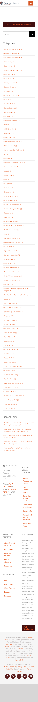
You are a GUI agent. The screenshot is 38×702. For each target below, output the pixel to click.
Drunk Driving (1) (9, 175)
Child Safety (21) (9, 133)
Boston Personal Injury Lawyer (28, 481)
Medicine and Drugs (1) (11, 272)
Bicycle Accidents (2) (11, 74)
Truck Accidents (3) (10, 391)
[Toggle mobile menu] (30, 3)
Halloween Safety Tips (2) (12, 238)
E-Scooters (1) (8, 188)
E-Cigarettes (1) (9, 183)
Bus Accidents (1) (10, 104)
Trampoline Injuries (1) (11, 387)
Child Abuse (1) (9, 125)
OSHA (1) (7, 299)
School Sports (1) (9, 337)
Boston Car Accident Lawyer (27, 498)
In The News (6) (9, 247)
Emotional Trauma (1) (11, 200)
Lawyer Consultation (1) (12, 255)
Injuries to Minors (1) (10, 251)
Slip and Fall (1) (9, 354)
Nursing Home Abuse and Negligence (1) (17, 295)
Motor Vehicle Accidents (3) (13, 276)
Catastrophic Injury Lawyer (27, 506)
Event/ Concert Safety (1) (12, 205)
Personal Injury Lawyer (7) (12, 307)
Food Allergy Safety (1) (11, 221)
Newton (7, 646)
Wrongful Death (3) (10, 404)
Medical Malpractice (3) (11, 267)
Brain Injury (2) (8, 91)
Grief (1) (6, 234)
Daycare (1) (8, 158)
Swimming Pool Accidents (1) (13, 383)
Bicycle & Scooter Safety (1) (13, 70)
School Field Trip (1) (10, 333)
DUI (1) (6, 179)
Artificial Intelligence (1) (11, 53)
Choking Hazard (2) (10, 146)
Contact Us (9, 669)
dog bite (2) (8, 171)
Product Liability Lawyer (25, 489)
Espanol (7, 592)
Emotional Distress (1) (11, 196)
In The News (8, 584)
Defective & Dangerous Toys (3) (14, 163)
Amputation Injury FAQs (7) (13, 49)
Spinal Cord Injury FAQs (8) (13, 366)
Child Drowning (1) (10, 129)
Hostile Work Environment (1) (13, 242)
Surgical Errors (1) (10, 379)
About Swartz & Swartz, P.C (9, 544)
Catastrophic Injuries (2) (12, 121)
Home (6, 667)
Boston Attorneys (7, 561)
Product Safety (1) (10, 324)
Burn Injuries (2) (9, 99)
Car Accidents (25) (10, 112)
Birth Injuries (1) (9, 79)
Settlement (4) (8, 345)
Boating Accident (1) (10, 83)
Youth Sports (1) (9, 408)
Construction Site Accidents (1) (14, 150)
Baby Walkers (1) (9, 66)
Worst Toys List (9, 588)
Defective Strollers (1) (11, 167)
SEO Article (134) (9, 341)
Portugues (8, 596)
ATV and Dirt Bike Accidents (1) (14, 57)
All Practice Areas (27, 525)
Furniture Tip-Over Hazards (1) (14, 225)
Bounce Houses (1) (10, 87)
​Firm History (8, 549)
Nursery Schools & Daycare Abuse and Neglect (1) (16, 290)
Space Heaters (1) (10, 362)
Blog (5, 580)
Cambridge (8, 644)
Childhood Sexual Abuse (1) (13, 141)
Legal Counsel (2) (10, 259)
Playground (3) (9, 316)
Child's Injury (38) (9, 137)
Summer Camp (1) (10, 370)
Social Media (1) (9, 358)
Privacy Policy (21, 667)
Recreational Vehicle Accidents (27, 517)
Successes (8, 566)
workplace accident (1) (11, 400)
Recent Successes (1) (11, 328)
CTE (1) (6, 154)
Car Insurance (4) (9, 116)
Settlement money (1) (11, 349)
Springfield (19, 660)
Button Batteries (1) (10, 108)
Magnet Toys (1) (9, 263)
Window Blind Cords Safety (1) (14, 396)
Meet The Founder (7, 554)
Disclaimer (12, 667)
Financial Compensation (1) (13, 209)
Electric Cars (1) (9, 192)
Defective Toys (28, 511)
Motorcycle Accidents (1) (12, 280)
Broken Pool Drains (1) (11, 95)
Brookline (20, 649)
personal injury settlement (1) (13, 312)
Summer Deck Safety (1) (12, 375)
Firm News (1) (8, 217)
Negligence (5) (8, 284)
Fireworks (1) (8, 213)
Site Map (31, 667)
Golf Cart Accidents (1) (11, 230)
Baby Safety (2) (9, 62)
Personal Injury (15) (10, 303)
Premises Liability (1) (11, 320)
